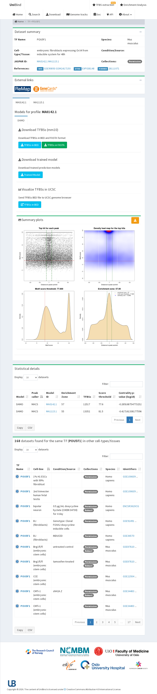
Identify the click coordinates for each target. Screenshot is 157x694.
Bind (15, 4)
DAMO (21, 120)
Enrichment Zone (68, 394)
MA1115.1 (53, 61)
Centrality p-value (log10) (127, 394)
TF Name (19, 467)
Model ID (50, 394)
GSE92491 (128, 521)
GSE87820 (128, 546)
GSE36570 (128, 535)
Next (137, 420)
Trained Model (32, 175)
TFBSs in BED (31, 145)
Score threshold (105, 394)
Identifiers (130, 469)
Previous (119, 420)
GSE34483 (128, 591)
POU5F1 (25, 476)
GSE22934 (128, 576)
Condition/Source (64, 469)
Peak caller (35, 394)
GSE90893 (49, 68)
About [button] (126, 14)
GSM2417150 (63, 68)
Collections (90, 469)
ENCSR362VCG (131, 506)
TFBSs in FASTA (56, 145)
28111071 (114, 68)
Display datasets (32, 377)
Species (110, 469)
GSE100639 (129, 476)
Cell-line (38, 469)
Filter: (105, 384)
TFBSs (87, 396)
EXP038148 (88, 68)
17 (129, 622)
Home (20, 21)
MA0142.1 (42, 61)
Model (20, 396)
